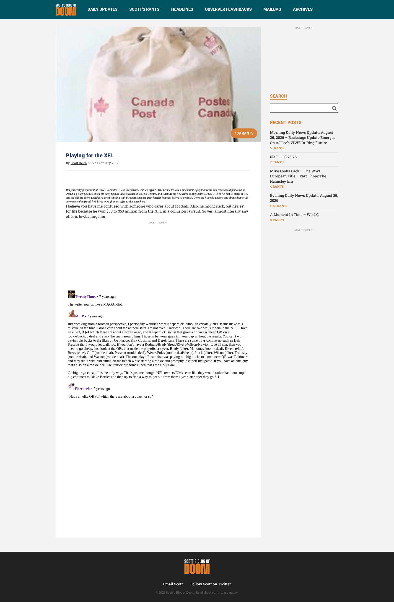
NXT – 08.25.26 (283, 156)
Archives (303, 9)
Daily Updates (102, 9)
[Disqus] (158, 346)
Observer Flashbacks (228, 9)
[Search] (334, 108)
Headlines (182, 9)
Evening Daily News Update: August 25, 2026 (304, 198)
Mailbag (272, 9)
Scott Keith (79, 163)
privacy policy (228, 592)
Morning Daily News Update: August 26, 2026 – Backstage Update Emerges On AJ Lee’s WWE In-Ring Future (302, 137)
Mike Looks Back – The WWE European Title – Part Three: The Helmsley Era (298, 176)
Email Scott (173, 583)
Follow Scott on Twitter (210, 583)
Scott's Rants (144, 9)
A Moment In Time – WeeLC (294, 214)
